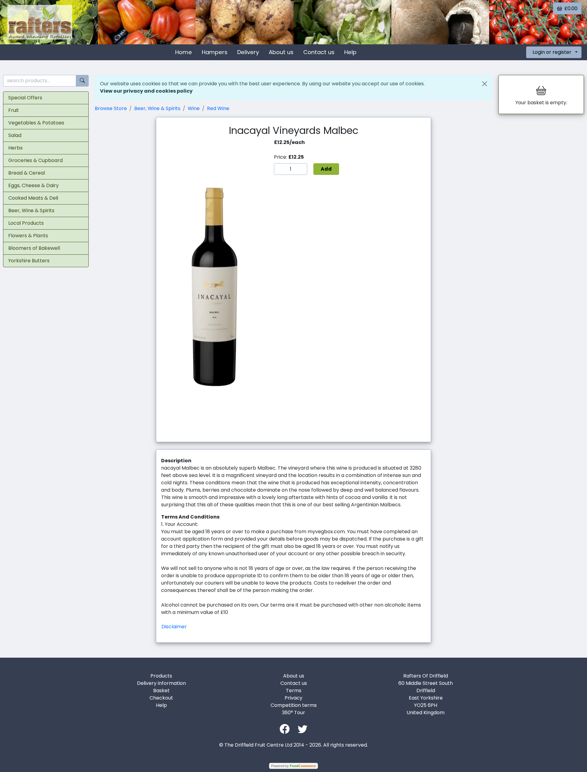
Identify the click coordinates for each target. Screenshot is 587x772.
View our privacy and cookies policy (146, 90)
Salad (14, 135)
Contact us (318, 52)
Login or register (552, 52)
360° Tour (293, 712)
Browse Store (111, 108)
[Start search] (82, 81)
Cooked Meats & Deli (33, 197)
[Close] (484, 83)
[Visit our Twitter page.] (303, 728)
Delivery (248, 52)
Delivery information (161, 683)
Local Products (26, 223)
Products (161, 675)
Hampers (214, 52)
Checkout (161, 697)
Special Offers (25, 97)
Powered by (293, 766)
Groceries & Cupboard (35, 160)
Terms (293, 690)
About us (281, 52)
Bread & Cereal (26, 172)
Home (183, 52)
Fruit (13, 110)
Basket (161, 690)
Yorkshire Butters (29, 260)
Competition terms (294, 705)
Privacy (293, 697)
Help (350, 52)
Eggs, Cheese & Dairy (33, 185)
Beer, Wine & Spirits (31, 210)
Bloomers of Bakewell (34, 248)
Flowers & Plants (28, 235)
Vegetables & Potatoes (36, 122)
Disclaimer (174, 626)
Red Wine (218, 108)
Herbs (15, 147)
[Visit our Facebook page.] (285, 728)
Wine (194, 108)
